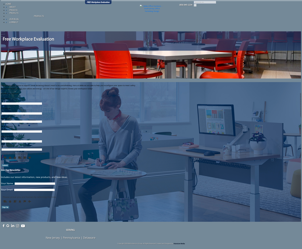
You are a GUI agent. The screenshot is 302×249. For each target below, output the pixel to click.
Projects (14, 13)
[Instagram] (17, 225)
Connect (13, 22)
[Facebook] (3, 225)
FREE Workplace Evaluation (98, 2)
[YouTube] (22, 225)
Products (39, 16)
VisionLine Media (179, 244)
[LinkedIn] (12, 225)
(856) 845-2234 (185, 5)
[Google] (8, 225)
